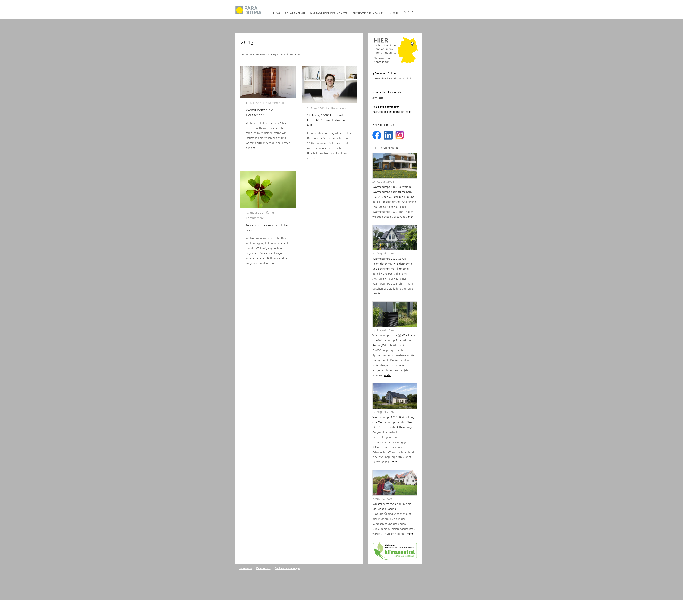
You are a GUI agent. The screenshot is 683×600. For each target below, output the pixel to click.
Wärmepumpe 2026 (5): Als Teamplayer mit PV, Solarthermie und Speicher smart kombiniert (392, 263)
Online (384, 73)
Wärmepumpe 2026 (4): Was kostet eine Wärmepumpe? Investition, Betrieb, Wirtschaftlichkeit (394, 340)
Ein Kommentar (273, 102)
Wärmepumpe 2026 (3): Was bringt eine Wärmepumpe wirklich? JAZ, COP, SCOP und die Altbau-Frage (393, 421)
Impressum (245, 568)
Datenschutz (263, 568)
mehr (411, 216)
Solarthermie (295, 13)
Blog (276, 13)
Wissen (394, 13)
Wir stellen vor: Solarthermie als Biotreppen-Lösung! (391, 506)
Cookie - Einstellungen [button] (287, 568)
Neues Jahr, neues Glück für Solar (267, 227)
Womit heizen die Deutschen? (259, 112)
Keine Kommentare (260, 215)
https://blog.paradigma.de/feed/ (391, 111)
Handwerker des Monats (329, 13)
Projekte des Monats (368, 13)
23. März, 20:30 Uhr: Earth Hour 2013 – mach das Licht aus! (328, 119)
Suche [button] (408, 12)
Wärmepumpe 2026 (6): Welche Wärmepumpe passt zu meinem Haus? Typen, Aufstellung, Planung (393, 191)
